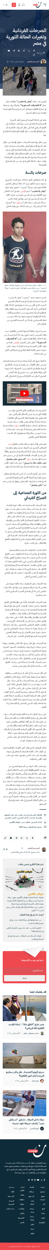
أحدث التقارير (22, 1189)
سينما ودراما (32, 1218)
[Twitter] (41, 1180)
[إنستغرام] (4, 849)
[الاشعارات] (19, 4)
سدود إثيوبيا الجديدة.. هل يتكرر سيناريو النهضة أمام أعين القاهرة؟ (25, 1074)
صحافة (31, 1192)
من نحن (11, 1187)
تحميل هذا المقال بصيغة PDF (30, 827)
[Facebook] (44, 1180)
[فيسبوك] (7, 849)
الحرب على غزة (16, 815)
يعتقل (18, 202)
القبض (23, 191)
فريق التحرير (34, 1128)
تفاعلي (22, 1213)
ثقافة (32, 1233)
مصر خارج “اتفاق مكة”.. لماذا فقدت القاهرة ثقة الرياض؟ (26, 1026)
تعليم (43, 1218)
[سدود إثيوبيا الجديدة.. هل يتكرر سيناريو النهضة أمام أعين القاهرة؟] (24, 1056)
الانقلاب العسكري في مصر (33, 815)
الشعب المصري (10, 817)
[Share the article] (34, 50)
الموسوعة (21, 1218)
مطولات (21, 1199)
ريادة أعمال (32, 1202)
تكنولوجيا (42, 1222)
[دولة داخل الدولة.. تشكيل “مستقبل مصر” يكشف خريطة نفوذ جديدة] (24, 1103)
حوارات (22, 1204)
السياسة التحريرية (11, 1202)
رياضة (43, 1213)
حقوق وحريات (42, 1198)
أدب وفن (31, 1196)
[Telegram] (32, 1180)
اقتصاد (32, 1187)
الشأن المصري (23, 817)
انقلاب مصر (26, 822)
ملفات (22, 1195)
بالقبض (16, 342)
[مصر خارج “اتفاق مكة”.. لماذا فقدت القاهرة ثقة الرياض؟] (24, 1008)
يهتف (29, 459)
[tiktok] (29, 1180)
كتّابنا (12, 1192)
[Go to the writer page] (43, 849)
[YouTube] (38, 1180)
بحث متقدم (10, 1209)
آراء (44, 1204)
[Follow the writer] (22, 848)
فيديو (10, 444)
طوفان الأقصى (14, 822)
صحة (32, 1229)
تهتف (17, 425)
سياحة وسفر (32, 1210)
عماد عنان (35, 1081)
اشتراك (24, 978)
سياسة (43, 1187)
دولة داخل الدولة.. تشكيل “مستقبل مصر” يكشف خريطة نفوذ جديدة (26, 1121)
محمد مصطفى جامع (31, 1033)
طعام (32, 1224)
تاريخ (43, 1209)
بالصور (22, 1222)
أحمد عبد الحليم (33, 62)
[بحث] (23, 4)
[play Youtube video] (24, 393)
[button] (44, 5)
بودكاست (21, 1209)
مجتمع (43, 1192)
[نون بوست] (37, 5)
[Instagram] (35, 1180)
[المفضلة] (13, 5)
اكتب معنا (11, 1196)
